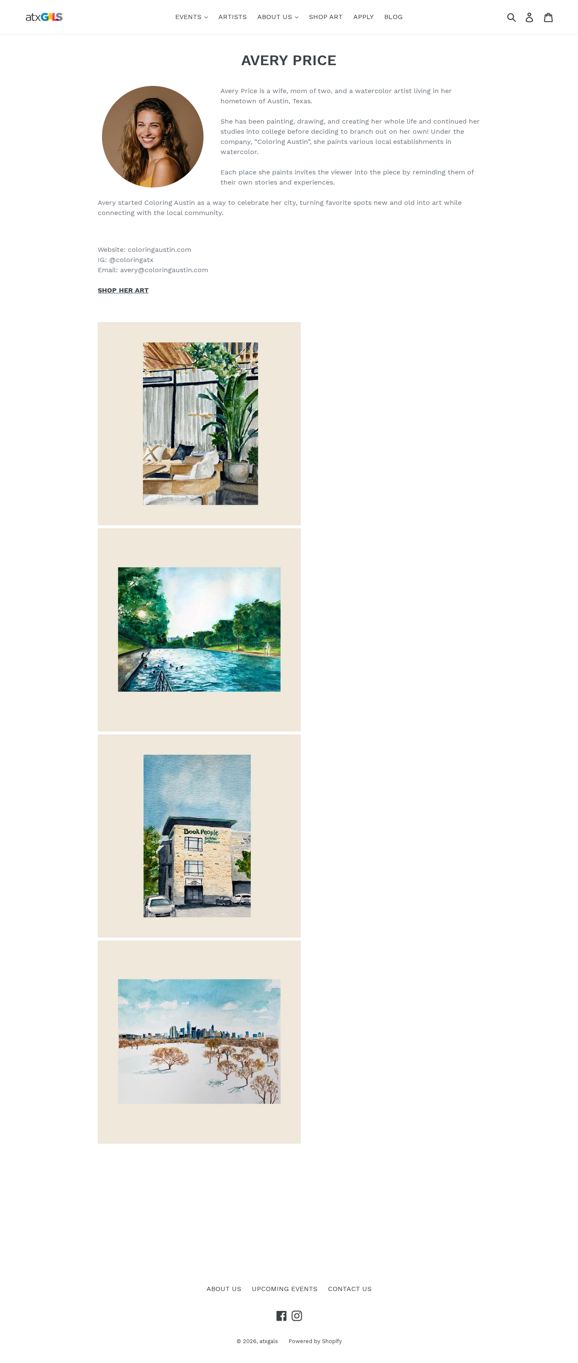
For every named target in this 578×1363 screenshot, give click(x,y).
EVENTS (189, 17)
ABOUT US (275, 17)
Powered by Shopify (315, 1341)
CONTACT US (350, 1289)
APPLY (363, 17)
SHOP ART (326, 17)
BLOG (393, 17)
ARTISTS (232, 17)
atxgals (268, 1341)
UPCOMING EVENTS (284, 1289)
